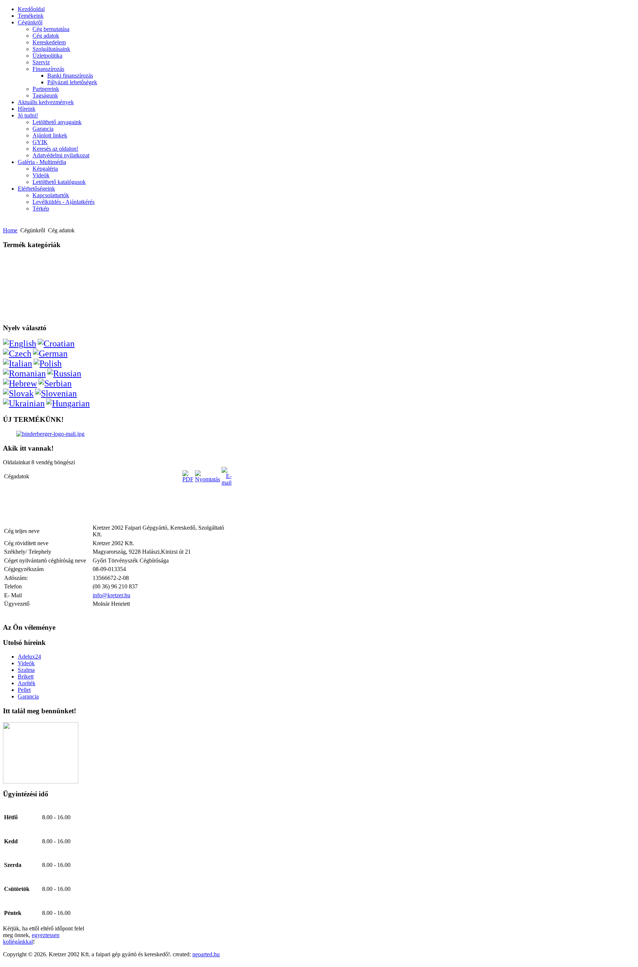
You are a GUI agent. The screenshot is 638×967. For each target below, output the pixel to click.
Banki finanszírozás (70, 75)
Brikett (26, 676)
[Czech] (17, 353)
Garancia (43, 129)
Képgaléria (45, 168)
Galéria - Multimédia (42, 162)
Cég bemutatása (50, 29)
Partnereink (45, 89)
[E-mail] (226, 482)
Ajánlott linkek (49, 135)
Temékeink (31, 16)
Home (10, 230)
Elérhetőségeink (36, 188)
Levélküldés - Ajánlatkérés (63, 202)
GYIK (40, 142)
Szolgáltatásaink (51, 49)
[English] (19, 343)
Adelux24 (29, 656)
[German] (50, 353)
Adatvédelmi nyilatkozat (60, 155)
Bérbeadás (18, 311)
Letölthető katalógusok (59, 182)
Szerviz (41, 62)
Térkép (40, 208)
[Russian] (64, 373)
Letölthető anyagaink (57, 122)
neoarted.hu (206, 954)
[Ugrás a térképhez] (40, 781)
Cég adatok (45, 36)
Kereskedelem (49, 42)
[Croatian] (56, 343)
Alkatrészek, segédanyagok (33, 291)
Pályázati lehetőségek (72, 82)
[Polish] (48, 363)
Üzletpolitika (47, 55)
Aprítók (15, 281)
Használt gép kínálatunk (31, 301)
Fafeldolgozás (20, 260)
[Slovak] (18, 393)
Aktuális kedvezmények (46, 102)
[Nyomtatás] (207, 479)
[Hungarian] (68, 403)
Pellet (24, 690)
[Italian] (17, 363)
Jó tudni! (28, 115)
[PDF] (187, 479)
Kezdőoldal (31, 9)
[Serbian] (55, 383)
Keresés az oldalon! (55, 149)
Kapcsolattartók (50, 195)
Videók (40, 175)
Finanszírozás (48, 69)
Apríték (26, 683)
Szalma (26, 670)
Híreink (26, 109)
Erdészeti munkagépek (29, 270)
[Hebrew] (20, 383)
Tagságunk (45, 95)
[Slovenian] (56, 393)
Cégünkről (30, 22)
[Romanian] (24, 373)
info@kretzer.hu (111, 595)
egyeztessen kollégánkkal (31, 938)
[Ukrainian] (24, 403)
